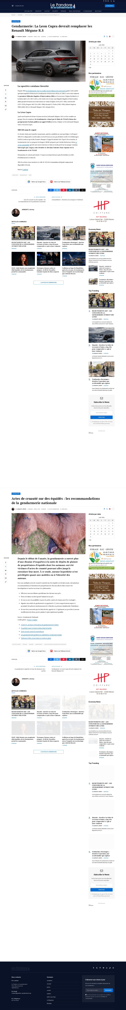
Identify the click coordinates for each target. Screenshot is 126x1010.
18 (94, 59)
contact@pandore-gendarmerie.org (21, 993)
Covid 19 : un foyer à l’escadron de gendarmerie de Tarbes (39, 625)
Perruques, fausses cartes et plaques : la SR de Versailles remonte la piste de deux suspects (48, 270)
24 (90, 61)
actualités (28, 11)
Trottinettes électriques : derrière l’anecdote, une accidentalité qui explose (73, 244)
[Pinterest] (5, 101)
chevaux (25, 644)
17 (90, 59)
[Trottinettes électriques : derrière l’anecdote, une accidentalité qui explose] (74, 233)
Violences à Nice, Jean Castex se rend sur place (36, 638)
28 (105, 61)
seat (30, 175)
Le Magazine (87, 11)
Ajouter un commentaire (49, 282)
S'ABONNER (109, 5)
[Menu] (13, 5)
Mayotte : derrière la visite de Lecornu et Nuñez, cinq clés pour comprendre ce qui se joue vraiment (48, 244)
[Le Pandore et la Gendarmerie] (63, 5)
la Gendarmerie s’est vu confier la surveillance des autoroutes (46, 91)
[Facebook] (5, 90)
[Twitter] (5, 94)
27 (101, 61)
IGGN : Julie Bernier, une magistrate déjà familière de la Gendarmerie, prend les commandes (23, 270)
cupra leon (15, 175)
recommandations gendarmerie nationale (55, 644)
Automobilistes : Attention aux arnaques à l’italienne (67, 200)
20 (101, 59)
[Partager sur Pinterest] (109, 36)
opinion (63, 11)
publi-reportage (74, 11)
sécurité (38, 11)
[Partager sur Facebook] (104, 36)
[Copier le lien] (5, 109)
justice (47, 11)
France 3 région (32, 620)
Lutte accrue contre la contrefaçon (32, 631)
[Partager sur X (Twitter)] (107, 36)
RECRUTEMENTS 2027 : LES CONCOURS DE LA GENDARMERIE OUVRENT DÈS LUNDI (23, 244)
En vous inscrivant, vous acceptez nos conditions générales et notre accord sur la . (98, 996)
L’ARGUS (25, 170)
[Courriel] (5, 105)
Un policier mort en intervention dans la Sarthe (36, 628)
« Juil (90, 67)
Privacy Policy (100, 423)
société (55, 11)
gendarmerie (23, 175)
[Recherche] (113, 1)
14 (105, 56)
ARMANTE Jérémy (21, 36)
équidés (31, 644)
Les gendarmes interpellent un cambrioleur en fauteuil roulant (41, 635)
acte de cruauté (16, 644)
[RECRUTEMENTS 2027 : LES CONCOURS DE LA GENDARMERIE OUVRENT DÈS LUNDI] (23, 233)
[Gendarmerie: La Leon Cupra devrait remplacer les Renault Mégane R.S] (49, 61)
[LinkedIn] (5, 97)
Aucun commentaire (54, 36)
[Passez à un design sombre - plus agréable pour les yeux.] (111, 1)
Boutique (98, 11)
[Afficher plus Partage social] (113, 36)
